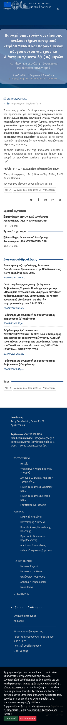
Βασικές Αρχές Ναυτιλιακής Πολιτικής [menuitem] (35, 529)
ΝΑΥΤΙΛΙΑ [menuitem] (19, 511)
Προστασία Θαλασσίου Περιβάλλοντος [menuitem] (32, 538)
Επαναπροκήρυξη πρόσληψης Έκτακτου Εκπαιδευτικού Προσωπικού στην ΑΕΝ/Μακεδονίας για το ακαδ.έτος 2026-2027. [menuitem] (32, 269)
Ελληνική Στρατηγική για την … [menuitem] (36, 552)
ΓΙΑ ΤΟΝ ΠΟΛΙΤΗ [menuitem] (23, 561)
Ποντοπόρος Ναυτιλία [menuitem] (32, 522)
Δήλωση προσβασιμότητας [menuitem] (28, 631)
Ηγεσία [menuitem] (24, 463)
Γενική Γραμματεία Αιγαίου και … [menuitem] (35, 497)
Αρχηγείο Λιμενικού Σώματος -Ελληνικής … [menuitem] (36, 479)
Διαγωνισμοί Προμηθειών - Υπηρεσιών (34, 190)
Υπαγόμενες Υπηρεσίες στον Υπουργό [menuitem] (36, 470)
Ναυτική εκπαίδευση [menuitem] (31, 571)
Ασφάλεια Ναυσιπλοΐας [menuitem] (33, 545)
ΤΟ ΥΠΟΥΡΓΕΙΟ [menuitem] (22, 458)
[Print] (59, 200)
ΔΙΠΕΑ (8, 190)
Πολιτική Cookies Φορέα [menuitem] (27, 645)
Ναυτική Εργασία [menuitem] (29, 566)
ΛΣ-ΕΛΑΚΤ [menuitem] (19, 621)
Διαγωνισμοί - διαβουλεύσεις (26, 103)
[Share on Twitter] (31, 200)
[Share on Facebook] (38, 200)
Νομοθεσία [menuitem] (26, 587)
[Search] (58, 8)
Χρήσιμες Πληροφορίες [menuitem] (33, 581)
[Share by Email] (52, 200)
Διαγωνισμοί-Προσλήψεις (42, 75)
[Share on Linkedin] (45, 200)
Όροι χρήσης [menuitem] (21, 651)
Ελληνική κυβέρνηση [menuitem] (25, 615)
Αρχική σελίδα (19, 75)
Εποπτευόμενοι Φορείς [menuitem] (33, 505)
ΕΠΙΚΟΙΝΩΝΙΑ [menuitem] (21, 593)
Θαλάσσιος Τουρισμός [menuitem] (32, 576)
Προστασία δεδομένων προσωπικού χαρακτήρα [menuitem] (34, 638)
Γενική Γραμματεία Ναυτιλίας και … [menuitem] (36, 488)
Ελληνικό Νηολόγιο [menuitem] (31, 516)
